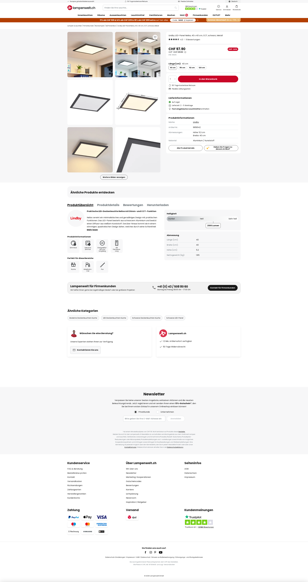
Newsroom (131, 498)
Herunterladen (158, 205)
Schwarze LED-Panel (174, 318)
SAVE (183, 20)
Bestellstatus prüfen (77, 473)
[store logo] (81, 7)
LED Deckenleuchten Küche (114, 318)
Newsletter (131, 473)
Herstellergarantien (76, 493)
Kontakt (71, 477)
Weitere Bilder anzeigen (114, 177)
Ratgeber (142, 502)
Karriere (130, 489)
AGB (186, 468)
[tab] (80, 205)
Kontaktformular (130, 447)
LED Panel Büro (111, 26)
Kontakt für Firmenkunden (222, 288)
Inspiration (131, 502)
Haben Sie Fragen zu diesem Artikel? (223, 148)
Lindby (196, 122)
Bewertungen (133, 205)
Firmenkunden (88, 26)
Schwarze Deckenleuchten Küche (146, 318)
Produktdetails (108, 205)
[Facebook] (147, 552)
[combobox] (141, 7)
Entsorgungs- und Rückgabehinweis (189, 557)
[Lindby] (75, 218)
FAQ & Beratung (75, 468)
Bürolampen (99, 26)
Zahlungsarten (74, 489)
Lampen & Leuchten (74, 26)
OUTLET (216, 15)
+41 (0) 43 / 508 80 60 (172, 287)
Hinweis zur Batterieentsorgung (163, 557)
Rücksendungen (74, 485)
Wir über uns (132, 468)
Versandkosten (74, 481)
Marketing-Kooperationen (138, 477)
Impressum (189, 477)
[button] (90, 102)
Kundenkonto (73, 498)
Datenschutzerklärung (175, 447)
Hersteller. (181, 432)
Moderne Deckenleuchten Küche (83, 318)
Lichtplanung (132, 493)
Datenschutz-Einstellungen (115, 557)
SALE (182, 15)
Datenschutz (190, 473)
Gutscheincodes (133, 481)
